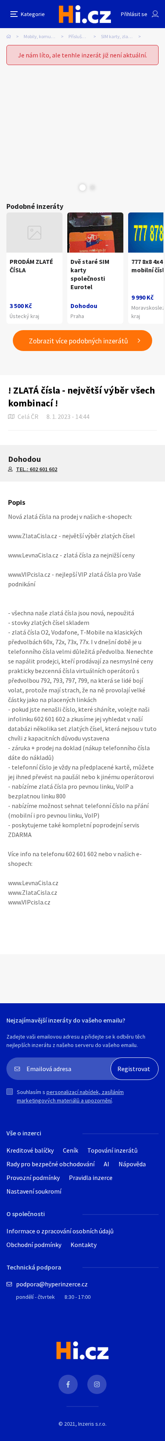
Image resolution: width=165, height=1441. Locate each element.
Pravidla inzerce (91, 1178)
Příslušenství (81, 36)
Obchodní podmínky (33, 1245)
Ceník (70, 1150)
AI (106, 1164)
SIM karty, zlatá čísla (122, 36)
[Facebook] (68, 1384)
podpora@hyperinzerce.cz (52, 1284)
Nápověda (132, 1164)
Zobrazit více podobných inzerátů (78, 340)
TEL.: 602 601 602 (36, 469)
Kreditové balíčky (30, 1150)
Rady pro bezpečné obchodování (50, 1164)
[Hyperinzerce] (84, 14)
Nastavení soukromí (33, 1191)
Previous (72, 188)
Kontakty (83, 1245)
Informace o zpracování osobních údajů (60, 1231)
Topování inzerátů (112, 1150)
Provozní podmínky (33, 1178)
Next (93, 188)
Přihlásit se (134, 14)
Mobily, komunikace (44, 36)
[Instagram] (97, 1384)
